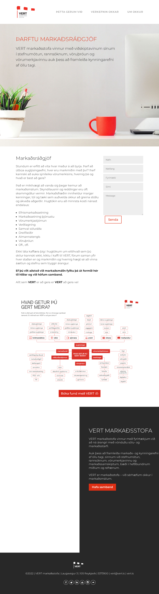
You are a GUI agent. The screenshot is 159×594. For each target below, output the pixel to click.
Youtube (82, 582)
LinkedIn (77, 582)
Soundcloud (93, 582)
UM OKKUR (135, 12)
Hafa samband (102, 487)
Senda (113, 219)
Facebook (66, 582)
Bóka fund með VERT (77, 393)
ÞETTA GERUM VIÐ (69, 12)
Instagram (87, 582)
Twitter (71, 582)
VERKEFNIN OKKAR (105, 12)
